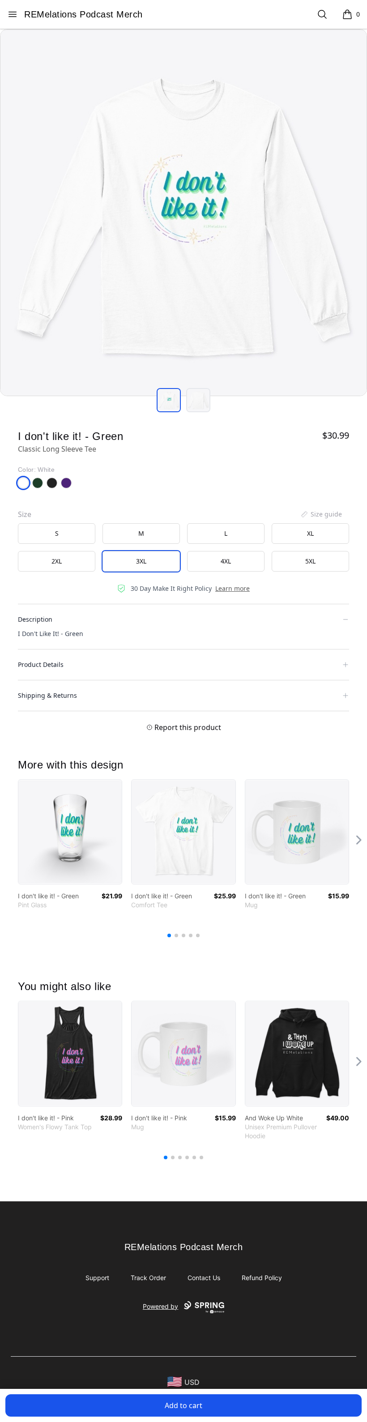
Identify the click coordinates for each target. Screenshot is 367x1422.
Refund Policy (262, 1277)
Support (97, 1277)
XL (310, 533)
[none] (321, 514)
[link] (70, 832)
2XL (56, 561)
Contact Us (204, 1277)
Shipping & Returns (47, 695)
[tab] (169, 400)
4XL (226, 561)
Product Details (41, 664)
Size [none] (24, 514)
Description (35, 619)
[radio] (56, 533)
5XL (310, 561)
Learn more (232, 588)
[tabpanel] (183, 212)
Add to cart (183, 1405)
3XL (141, 561)
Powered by (160, 1306)
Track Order (148, 1277)
